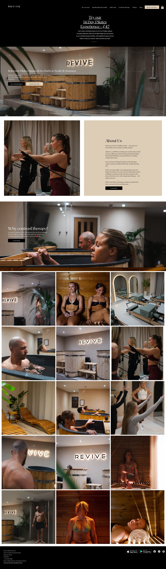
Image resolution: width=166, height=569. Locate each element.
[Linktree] (163, 551)
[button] (162, 7)
